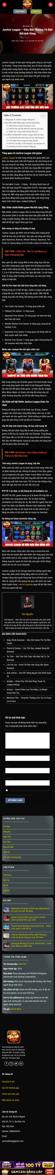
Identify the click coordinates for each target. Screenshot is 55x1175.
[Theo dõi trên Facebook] (6, 1064)
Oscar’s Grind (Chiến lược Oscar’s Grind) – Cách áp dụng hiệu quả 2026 (29, 918)
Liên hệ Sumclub (25, 584)
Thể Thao (7, 875)
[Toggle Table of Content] (42, 115)
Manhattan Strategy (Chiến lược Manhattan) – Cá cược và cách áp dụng (31, 909)
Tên (7, 753)
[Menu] (4, 5)
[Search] (50, 5)
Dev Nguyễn (39, 41)
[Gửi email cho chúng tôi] (21, 1064)
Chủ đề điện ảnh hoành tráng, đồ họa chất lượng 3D (26, 138)
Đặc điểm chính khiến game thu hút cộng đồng (22, 123)
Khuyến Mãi (8, 847)
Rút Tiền (7, 842)
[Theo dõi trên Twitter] (16, 1064)
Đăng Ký (6, 831)
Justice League (8, 158)
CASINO (6, 890)
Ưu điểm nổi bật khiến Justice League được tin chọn (24, 135)
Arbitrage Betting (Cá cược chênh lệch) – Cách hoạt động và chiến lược (31, 944)
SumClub (22, 964)
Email (8, 765)
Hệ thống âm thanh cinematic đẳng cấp (22, 146)
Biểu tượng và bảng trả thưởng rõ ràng (22, 126)
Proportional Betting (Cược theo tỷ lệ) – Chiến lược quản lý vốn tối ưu (31, 927)
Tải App (6, 826)
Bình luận (9, 730)
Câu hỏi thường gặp (10, 1088)
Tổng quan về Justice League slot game (20, 120)
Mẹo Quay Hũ (27, 26)
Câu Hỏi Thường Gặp (12, 857)
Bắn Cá (6, 880)
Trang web (9, 778)
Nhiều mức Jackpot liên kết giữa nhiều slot (23, 132)
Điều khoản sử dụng (10, 1100)
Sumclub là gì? (8, 1081)
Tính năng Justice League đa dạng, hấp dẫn (23, 141)
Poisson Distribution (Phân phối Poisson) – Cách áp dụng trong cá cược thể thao (29, 935)
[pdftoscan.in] (27, 4)
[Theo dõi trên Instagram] (11, 1064)
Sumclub (19, 76)
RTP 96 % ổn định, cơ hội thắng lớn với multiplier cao (27, 144)
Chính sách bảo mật (10, 1094)
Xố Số (5, 885)
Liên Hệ (6, 852)
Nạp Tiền (7, 836)
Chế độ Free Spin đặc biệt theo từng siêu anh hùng (26, 129)
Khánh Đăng (16, 1009)
